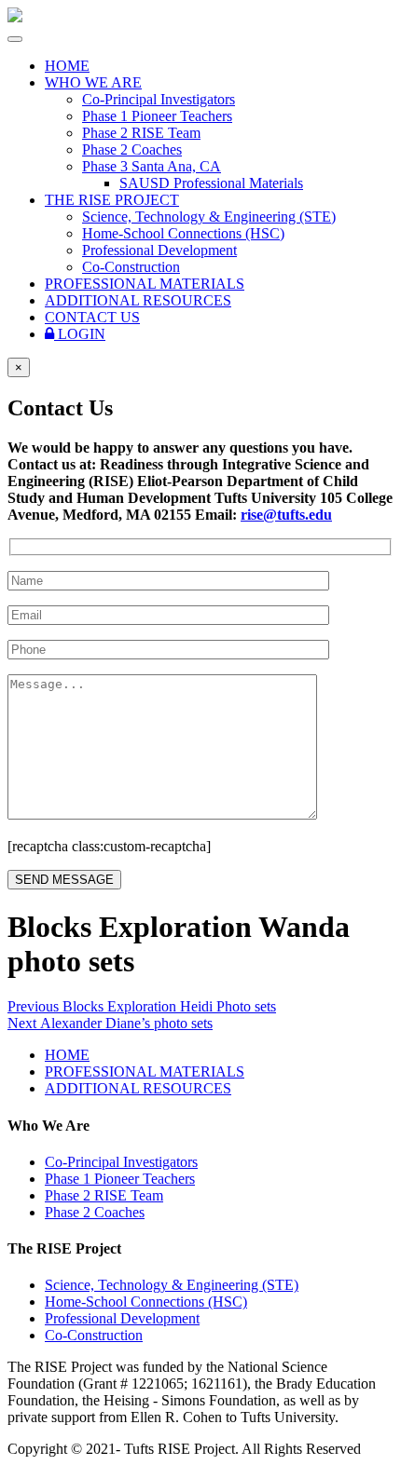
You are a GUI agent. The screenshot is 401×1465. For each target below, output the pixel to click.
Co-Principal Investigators (158, 99)
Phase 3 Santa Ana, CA (151, 166)
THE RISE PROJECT (112, 200)
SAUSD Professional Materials (211, 183)
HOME (67, 66)
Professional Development (159, 250)
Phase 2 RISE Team (141, 133)
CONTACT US (92, 317)
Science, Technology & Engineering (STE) (209, 216)
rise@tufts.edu (286, 514)
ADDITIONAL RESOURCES (138, 300)
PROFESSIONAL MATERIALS (144, 284)
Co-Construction (131, 267)
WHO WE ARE (93, 82)
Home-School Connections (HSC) (183, 233)
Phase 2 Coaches (132, 149)
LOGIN (79, 334)
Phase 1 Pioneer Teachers (157, 116)
